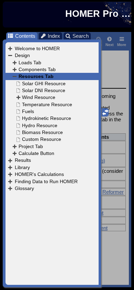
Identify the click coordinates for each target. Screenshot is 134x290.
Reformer (113, 192)
